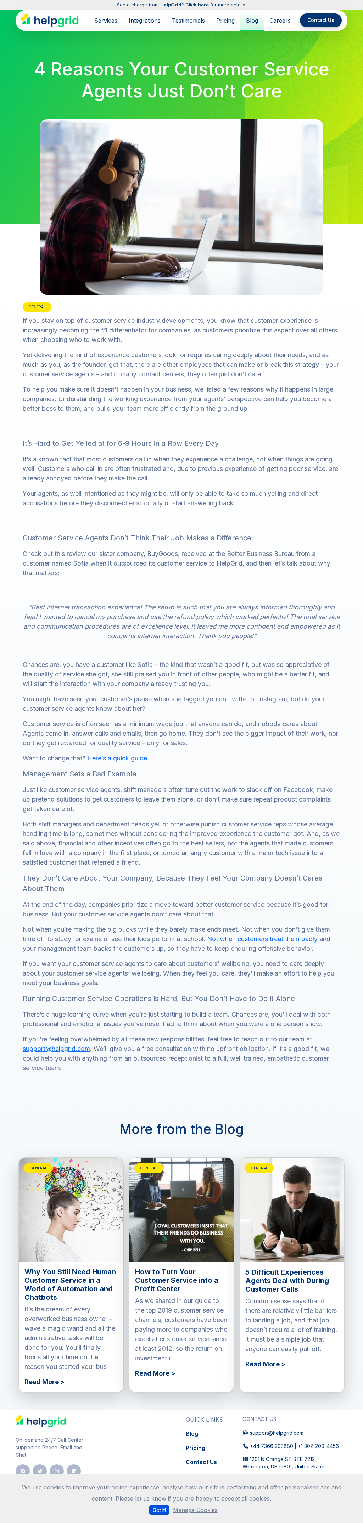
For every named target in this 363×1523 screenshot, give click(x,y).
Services (105, 20)
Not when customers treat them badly (262, 939)
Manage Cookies (195, 1509)
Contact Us (320, 20)
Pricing (225, 20)
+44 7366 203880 (271, 1446)
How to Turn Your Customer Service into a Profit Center (176, 1280)
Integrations (145, 20)
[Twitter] (40, 1471)
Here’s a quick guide (117, 758)
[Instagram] (57, 1471)
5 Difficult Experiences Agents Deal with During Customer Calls (287, 1280)
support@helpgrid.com (56, 1048)
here (203, 4)
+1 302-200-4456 (318, 1446)
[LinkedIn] (74, 1471)
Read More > (44, 1382)
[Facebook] (23, 1471)
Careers (280, 20)
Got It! (159, 1510)
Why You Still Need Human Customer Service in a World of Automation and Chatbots (70, 1285)
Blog (252, 20)
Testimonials (188, 20)
